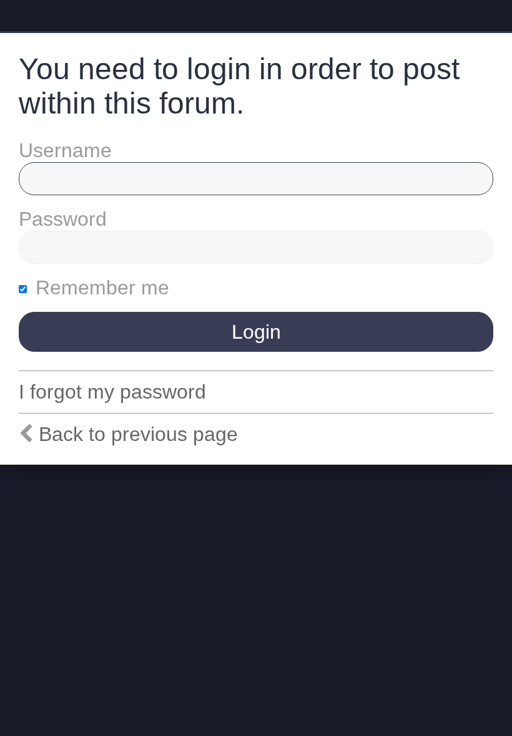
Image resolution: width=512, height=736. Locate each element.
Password (63, 219)
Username (65, 150)
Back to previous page (138, 434)
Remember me (99, 287)
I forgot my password (112, 391)
